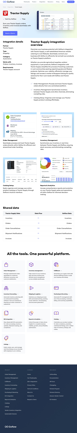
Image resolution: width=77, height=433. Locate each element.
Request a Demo (32, 399)
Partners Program (55, 388)
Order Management (10, 374)
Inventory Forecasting (11, 385)
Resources (51, 1)
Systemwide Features (11, 414)
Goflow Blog (53, 374)
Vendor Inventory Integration (13, 410)
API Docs (52, 381)
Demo (63, 1)
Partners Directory (55, 392)
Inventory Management (11, 378)
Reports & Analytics (10, 399)
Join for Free (70, 1)
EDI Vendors (53, 399)
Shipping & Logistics (10, 388)
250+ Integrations (32, 381)
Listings (7, 406)
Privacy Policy (31, 385)
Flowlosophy (27, 1)
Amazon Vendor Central (56, 396)
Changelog (53, 385)
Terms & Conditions (32, 388)
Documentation (54, 378)
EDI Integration (9, 396)
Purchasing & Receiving (11, 392)
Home (4, 7)
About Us (29, 392)
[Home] (8, 2)
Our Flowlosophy (32, 378)
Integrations (42, 1)
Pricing (57, 1)
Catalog (7, 403)
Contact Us (30, 396)
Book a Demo (10, 33)
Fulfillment (8, 381)
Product (34, 1)
